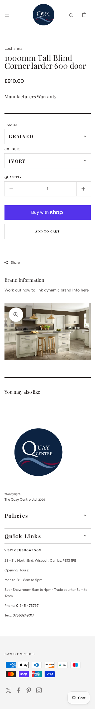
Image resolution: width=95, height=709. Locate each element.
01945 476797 (27, 605)
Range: (10, 125)
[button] (7, 14)
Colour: (12, 149)
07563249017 (23, 615)
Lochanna (13, 48)
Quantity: (13, 177)
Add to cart (47, 231)
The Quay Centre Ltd (20, 499)
